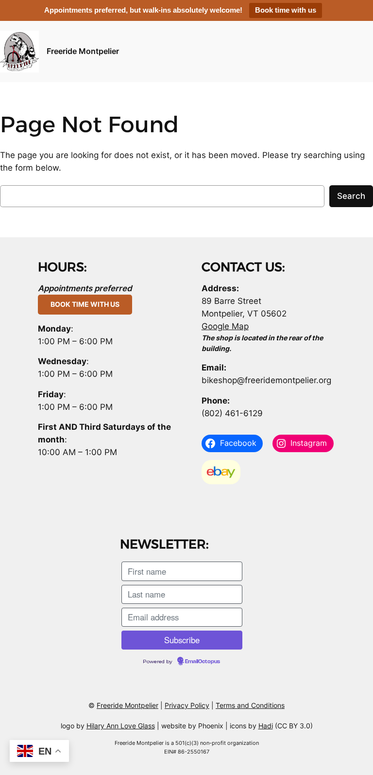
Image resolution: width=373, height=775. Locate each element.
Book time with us (285, 10)
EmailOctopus (202, 661)
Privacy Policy (187, 705)
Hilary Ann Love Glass (120, 726)
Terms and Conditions (250, 705)
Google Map (225, 326)
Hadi (265, 726)
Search (351, 196)
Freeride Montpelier (83, 51)
